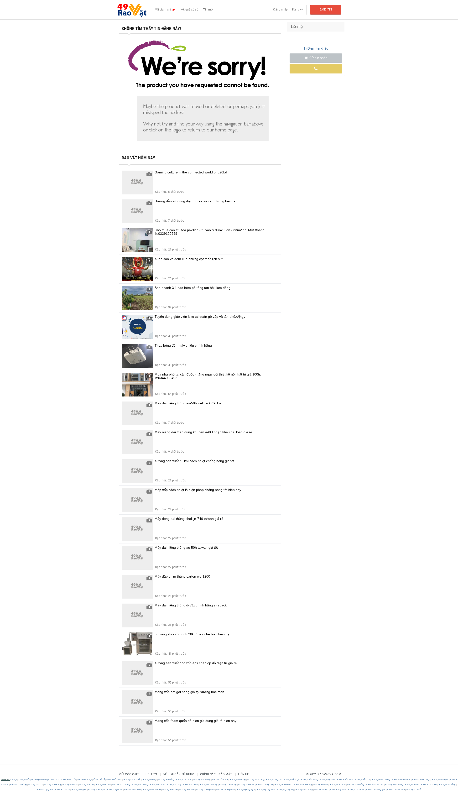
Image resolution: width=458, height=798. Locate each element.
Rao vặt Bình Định (440, 779)
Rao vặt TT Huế (413, 789)
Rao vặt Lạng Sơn (45, 789)
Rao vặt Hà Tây (86, 784)
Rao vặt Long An (79, 789)
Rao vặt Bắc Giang (309, 779)
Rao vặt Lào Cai (63, 789)
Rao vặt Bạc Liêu (327, 779)
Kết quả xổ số (189, 9)
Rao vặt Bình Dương (381, 779)
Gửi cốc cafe (129, 774)
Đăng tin (326, 9)
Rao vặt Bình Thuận (421, 779)
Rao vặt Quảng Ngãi (245, 789)
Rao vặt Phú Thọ (170, 789)
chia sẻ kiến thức (114, 779)
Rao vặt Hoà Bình (246, 784)
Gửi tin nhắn (318, 58)
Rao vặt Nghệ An (114, 789)
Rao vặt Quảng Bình (205, 789)
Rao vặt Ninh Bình (132, 789)
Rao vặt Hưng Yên (264, 784)
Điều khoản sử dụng (178, 774)
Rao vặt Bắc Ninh (345, 779)
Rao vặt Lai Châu (337, 784)
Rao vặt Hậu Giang (228, 784)
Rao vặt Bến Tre (362, 779)
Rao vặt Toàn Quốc (132, 779)
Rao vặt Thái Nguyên (375, 789)
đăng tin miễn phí (42, 779)
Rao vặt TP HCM (183, 779)
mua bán (55, 779)
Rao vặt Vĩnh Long (256, 779)
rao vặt (13, 779)
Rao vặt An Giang (237, 779)
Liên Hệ (243, 774)
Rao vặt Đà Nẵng (166, 779)
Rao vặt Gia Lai (35, 784)
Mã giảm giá (163, 9)
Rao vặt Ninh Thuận (151, 789)
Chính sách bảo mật (216, 774)
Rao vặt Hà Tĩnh (103, 784)
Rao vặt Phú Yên (187, 789)
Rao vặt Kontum (320, 784)
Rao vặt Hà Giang (52, 784)
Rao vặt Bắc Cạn (291, 779)
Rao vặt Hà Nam (70, 784)
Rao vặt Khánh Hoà (283, 784)
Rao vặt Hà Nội (149, 779)
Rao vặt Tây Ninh (338, 789)
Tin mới (208, 9)
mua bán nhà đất (68, 779)
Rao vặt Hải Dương (121, 784)
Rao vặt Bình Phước (401, 779)
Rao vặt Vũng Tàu (274, 779)
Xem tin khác (318, 48)
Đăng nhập (280, 9)
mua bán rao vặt (84, 779)
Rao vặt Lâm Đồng (356, 784)
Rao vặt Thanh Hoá (395, 789)
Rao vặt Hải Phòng (202, 779)
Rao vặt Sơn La (321, 789)
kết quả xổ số (99, 779)
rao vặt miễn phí (26, 779)
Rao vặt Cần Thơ (220, 779)
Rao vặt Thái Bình (356, 789)
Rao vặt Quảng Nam (225, 789)
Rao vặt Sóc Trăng (304, 789)
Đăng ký (297, 9)
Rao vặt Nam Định (97, 789)
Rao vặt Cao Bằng (18, 784)
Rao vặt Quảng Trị (285, 789)
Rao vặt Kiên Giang (302, 784)
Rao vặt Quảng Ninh (266, 789)
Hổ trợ (151, 774)
